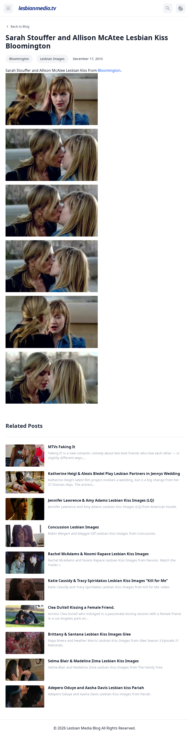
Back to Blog (20, 26)
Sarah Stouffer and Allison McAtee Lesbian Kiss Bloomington (87, 42)
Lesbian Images (52, 59)
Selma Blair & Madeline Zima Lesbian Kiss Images (93, 661)
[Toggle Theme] (180, 8)
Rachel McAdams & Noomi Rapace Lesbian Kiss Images (98, 554)
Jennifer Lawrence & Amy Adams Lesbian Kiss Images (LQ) (101, 500)
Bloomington (19, 59)
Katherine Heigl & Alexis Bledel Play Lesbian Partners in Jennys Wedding (114, 473)
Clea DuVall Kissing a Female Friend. (81, 607)
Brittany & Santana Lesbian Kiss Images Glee (89, 634)
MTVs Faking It (61, 446)
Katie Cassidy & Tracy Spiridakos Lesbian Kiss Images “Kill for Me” (108, 580)
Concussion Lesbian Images (73, 527)
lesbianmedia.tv (37, 8)
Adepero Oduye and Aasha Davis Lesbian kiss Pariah (96, 687)
